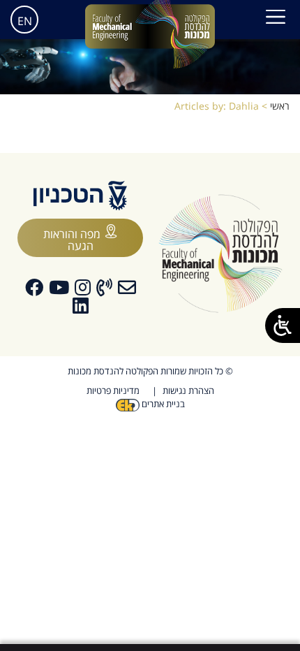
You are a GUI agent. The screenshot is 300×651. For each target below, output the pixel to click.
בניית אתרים (162, 403)
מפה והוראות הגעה (71, 240)
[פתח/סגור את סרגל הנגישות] (282, 325)
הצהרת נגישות (188, 390)
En (24, 21)
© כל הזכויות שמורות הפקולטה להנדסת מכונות (150, 371)
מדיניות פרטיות (113, 390)
